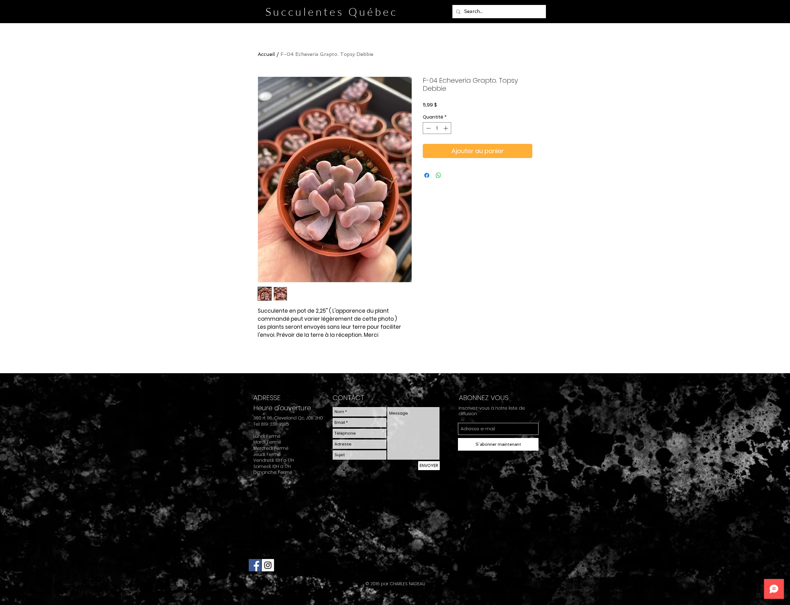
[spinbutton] (437, 128)
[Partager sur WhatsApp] (438, 175)
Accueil (266, 54)
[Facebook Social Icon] (255, 565)
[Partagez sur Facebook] (426, 175)
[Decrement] (428, 128)
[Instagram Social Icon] (268, 565)
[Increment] (446, 128)
